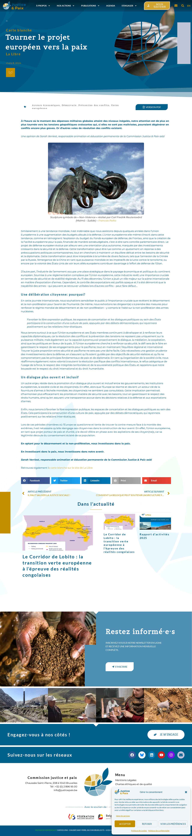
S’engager (127, 5)
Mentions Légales (125, 780)
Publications (88, 5)
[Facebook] (132, 755)
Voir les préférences (173, 824)
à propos (41, 5)
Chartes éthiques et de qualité (133, 784)
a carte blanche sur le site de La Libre (71, 467)
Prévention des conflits (94, 105)
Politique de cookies (139, 831)
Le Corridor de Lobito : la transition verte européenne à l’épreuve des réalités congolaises (119, 543)
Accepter (125, 824)
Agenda (110, 5)
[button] (186, 792)
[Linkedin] (151, 755)
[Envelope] (180, 755)
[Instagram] (171, 755)
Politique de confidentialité (158, 831)
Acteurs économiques (46, 105)
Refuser (147, 824)
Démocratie (69, 105)
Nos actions (64, 5)
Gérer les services (123, 816)
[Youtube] (161, 755)
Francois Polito (107, 220)
